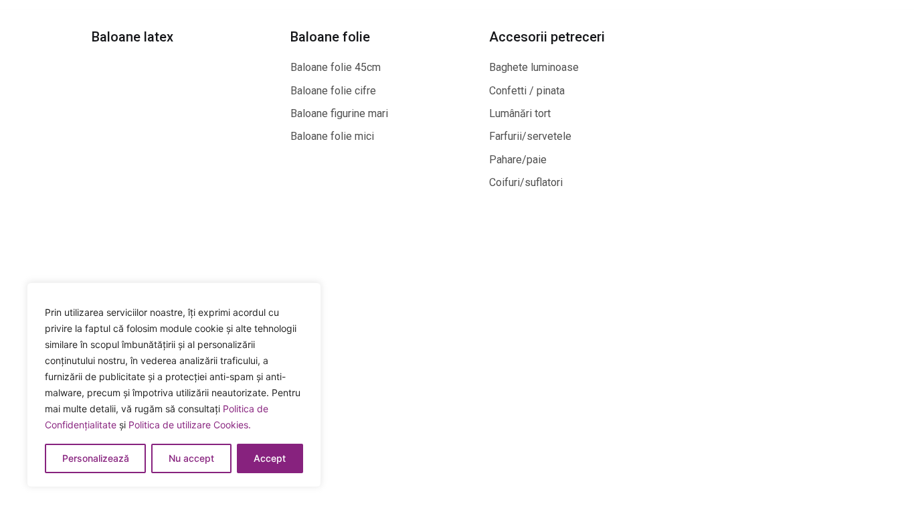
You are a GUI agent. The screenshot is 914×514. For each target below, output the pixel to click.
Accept (270, 458)
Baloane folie (330, 37)
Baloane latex (132, 37)
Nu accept (191, 458)
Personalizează (95, 458)
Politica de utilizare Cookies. (189, 424)
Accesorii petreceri (547, 37)
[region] (174, 384)
